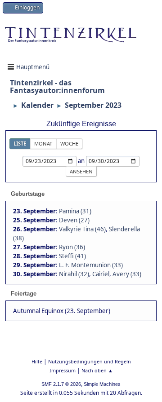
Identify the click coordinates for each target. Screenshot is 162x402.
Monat (43, 143)
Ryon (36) (72, 247)
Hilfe (37, 361)
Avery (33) (126, 274)
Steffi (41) (72, 256)
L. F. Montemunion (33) (91, 265)
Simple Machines (102, 384)
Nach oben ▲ (97, 370)
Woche (69, 143)
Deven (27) (74, 220)
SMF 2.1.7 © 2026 (61, 384)
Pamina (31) (75, 211)
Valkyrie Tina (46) (82, 229)
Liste (20, 143)
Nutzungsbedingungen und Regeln (89, 361)
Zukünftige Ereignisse (81, 124)
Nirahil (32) (74, 274)
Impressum (63, 370)
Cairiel (100, 274)
